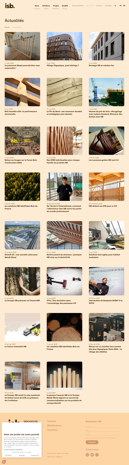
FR (120, 6)
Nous (37, 7)
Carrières (108, 5)
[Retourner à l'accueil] (10, 5)
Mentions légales (54, 456)
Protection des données (57, 453)
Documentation (78, 5)
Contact (99, 5)
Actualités (89, 5)
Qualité (65, 7)
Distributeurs (54, 425)
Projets (56, 7)
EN (124, 6)
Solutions (46, 7)
